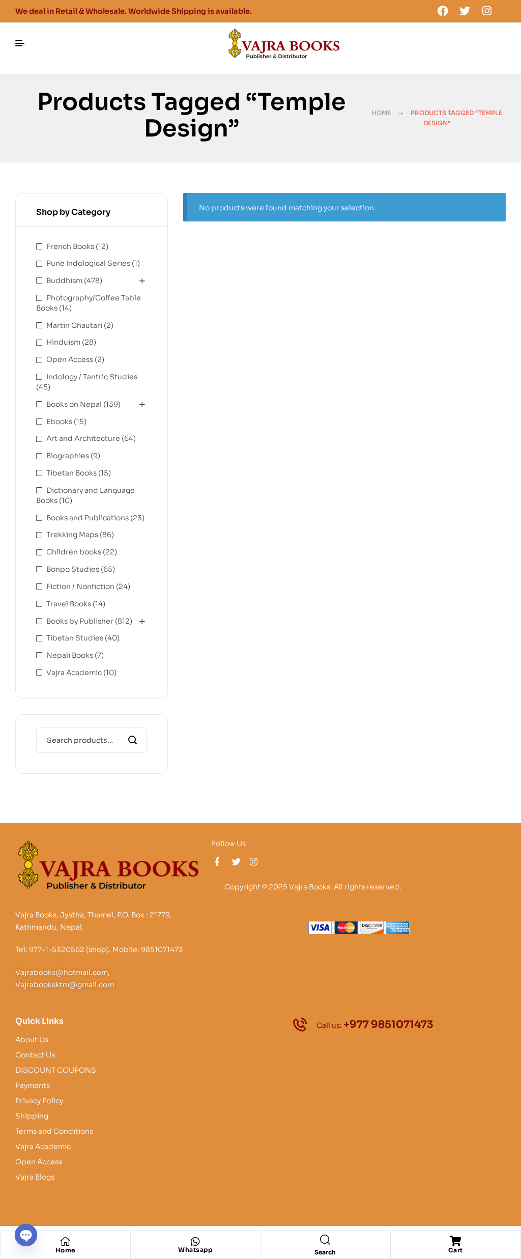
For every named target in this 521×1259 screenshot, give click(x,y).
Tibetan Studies (74, 637)
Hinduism (63, 342)
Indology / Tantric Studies (91, 376)
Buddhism (64, 280)
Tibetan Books (71, 473)
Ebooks (59, 421)
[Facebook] (442, 10)
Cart (455, 1250)
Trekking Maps (72, 534)
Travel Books (68, 603)
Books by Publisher (79, 621)
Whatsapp (195, 1249)
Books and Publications (87, 517)
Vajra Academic (74, 672)
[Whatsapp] (195, 1242)
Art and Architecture (83, 438)
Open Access (69, 359)
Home (381, 113)
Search (133, 740)
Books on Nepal (74, 404)
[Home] (65, 1241)
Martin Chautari (74, 325)
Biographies (67, 455)
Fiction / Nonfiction (80, 586)
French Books (70, 246)
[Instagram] (487, 10)
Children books (73, 551)
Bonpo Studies (72, 569)
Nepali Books (69, 655)
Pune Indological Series (88, 263)
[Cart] (455, 1241)
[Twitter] (465, 10)
